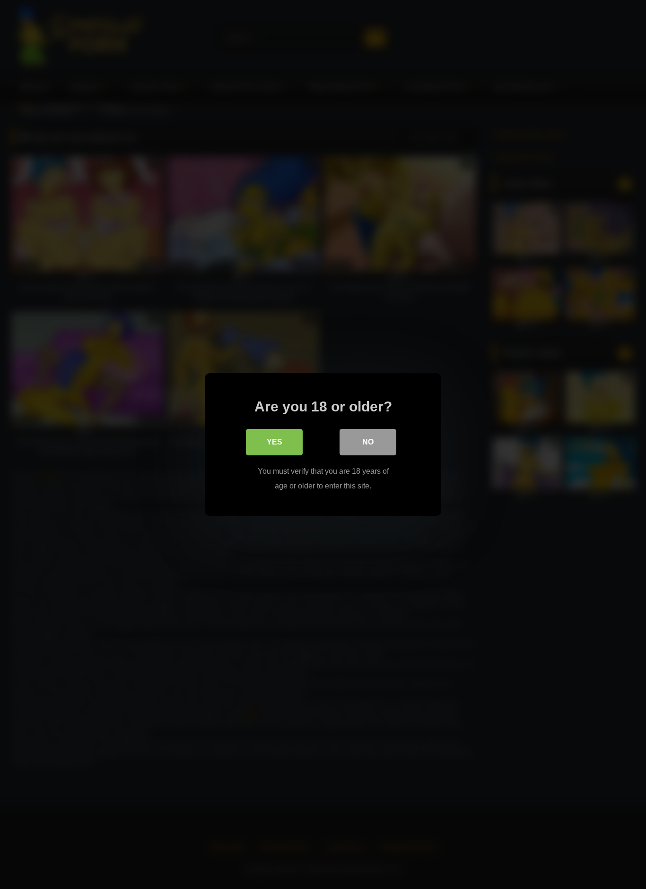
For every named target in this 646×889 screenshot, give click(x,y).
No (368, 442)
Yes (274, 442)
